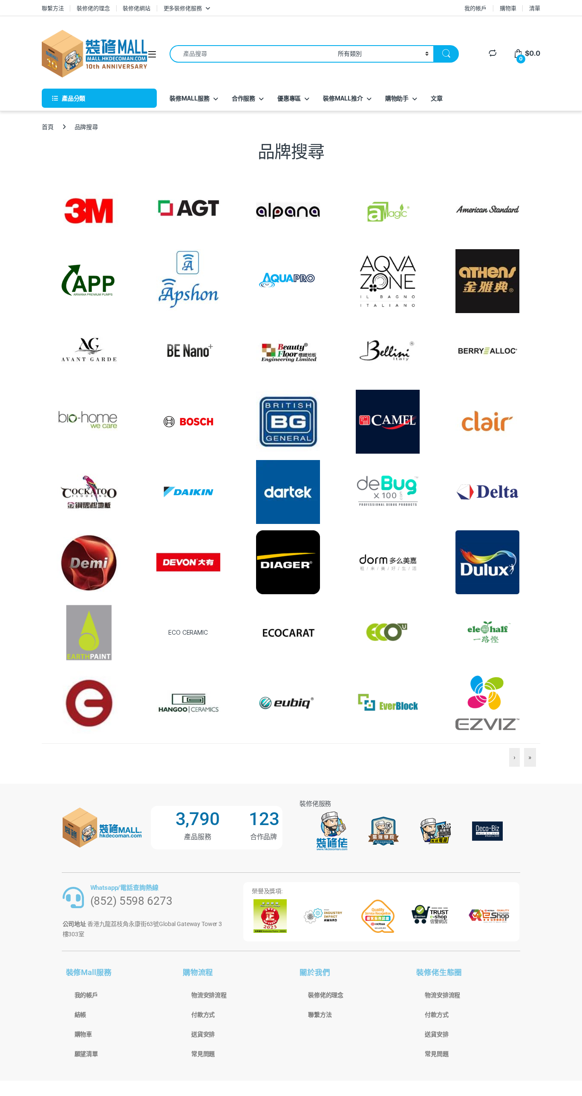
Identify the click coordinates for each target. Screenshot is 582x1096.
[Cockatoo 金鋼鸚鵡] (89, 491)
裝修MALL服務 (190, 98)
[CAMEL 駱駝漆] (388, 421)
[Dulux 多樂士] (487, 561)
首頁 (48, 126)
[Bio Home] (89, 421)
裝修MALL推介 (343, 98)
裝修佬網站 (136, 8)
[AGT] (188, 210)
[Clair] (487, 421)
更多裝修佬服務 (183, 8)
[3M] (89, 210)
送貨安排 (203, 1034)
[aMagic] (388, 210)
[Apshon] (188, 280)
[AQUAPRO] (288, 280)
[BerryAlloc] (487, 350)
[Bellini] (388, 350)
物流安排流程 (209, 995)
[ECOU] (388, 632)
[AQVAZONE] (388, 280)
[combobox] (251, 54)
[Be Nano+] (188, 350)
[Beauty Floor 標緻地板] (288, 350)
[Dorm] (388, 561)
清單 (534, 8)
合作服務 (243, 98)
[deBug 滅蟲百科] (388, 491)
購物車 (508, 8)
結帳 (80, 1014)
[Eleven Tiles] (188, 702)
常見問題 (203, 1053)
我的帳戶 (475, 8)
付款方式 (203, 1014)
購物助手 (397, 98)
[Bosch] (188, 421)
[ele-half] (487, 632)
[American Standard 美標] (487, 210)
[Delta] (487, 491)
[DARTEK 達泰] (288, 491)
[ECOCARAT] (288, 632)
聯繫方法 (52, 8)
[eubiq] (288, 702)
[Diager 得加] (288, 561)
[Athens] (487, 280)
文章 (437, 98)
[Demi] (89, 561)
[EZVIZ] (487, 702)
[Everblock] (388, 702)
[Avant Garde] (89, 350)
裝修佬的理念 (93, 8)
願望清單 (86, 1053)
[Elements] (89, 702)
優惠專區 (289, 98)
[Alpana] (288, 210)
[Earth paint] (89, 632)
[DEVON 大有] (188, 561)
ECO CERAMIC (187, 632)
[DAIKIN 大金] (188, 491)
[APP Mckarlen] (89, 280)
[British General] (288, 421)
